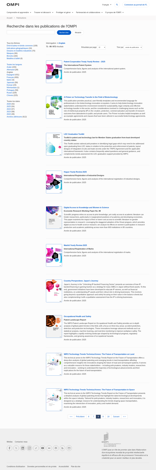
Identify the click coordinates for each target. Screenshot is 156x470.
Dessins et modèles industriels (19, 51)
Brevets (10, 56)
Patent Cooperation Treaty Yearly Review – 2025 (84, 62)
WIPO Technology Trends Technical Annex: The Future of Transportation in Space (99, 390)
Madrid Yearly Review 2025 (75, 245)
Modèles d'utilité (13, 58)
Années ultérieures (14, 117)
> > (124, 417)
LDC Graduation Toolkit (74, 134)
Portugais (11, 90)
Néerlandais (12, 88)
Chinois (10, 95)
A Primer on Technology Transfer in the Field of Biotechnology (91, 97)
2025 (9, 106)
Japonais (10, 82)
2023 (9, 112)
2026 (9, 104)
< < (71, 417)
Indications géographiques (17, 48)
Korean (10, 85)
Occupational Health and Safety (77, 316)
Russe (9, 93)
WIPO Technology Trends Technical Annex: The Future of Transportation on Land (99, 354)
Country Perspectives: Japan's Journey (81, 281)
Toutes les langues (14, 64)
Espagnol (11, 75)
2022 (9, 114)
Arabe (9, 67)
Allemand (11, 70)
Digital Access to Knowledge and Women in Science (86, 207)
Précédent (80, 417)
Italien (9, 80)
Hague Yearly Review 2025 (75, 172)
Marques (10, 53)
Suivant (116, 417)
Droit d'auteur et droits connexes (20, 46)
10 (108, 417)
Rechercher (64, 32)
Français (10, 77)
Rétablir (78, 32)
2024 (9, 109)
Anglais (62, 43)
